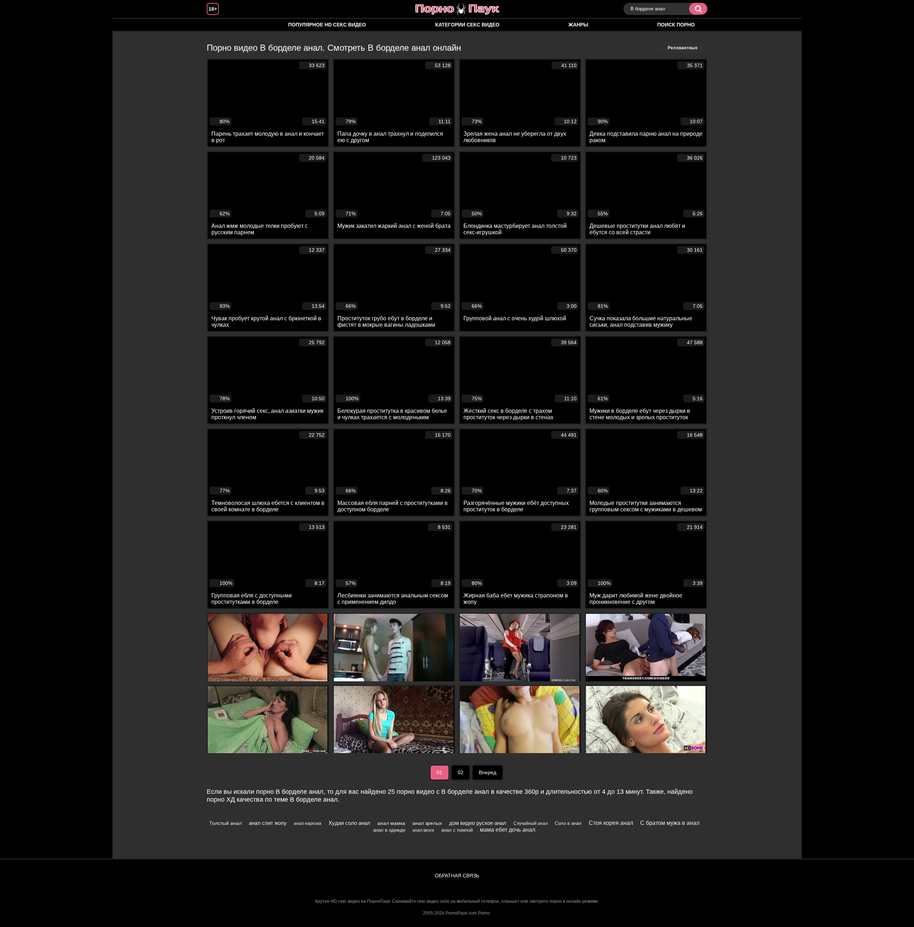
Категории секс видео (467, 24)
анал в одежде (389, 830)
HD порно (219, 25)
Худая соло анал (349, 823)
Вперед (487, 772)
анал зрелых (427, 823)
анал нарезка (307, 823)
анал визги (423, 830)
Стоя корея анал (611, 823)
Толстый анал (225, 823)
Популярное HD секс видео (327, 24)
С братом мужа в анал (669, 823)
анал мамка (391, 823)
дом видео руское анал (477, 823)
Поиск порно (676, 24)
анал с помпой (457, 830)
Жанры (578, 24)
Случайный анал (530, 823)
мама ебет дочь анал (507, 830)
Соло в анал (568, 823)
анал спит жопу (268, 823)
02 (460, 772)
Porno (484, 913)
